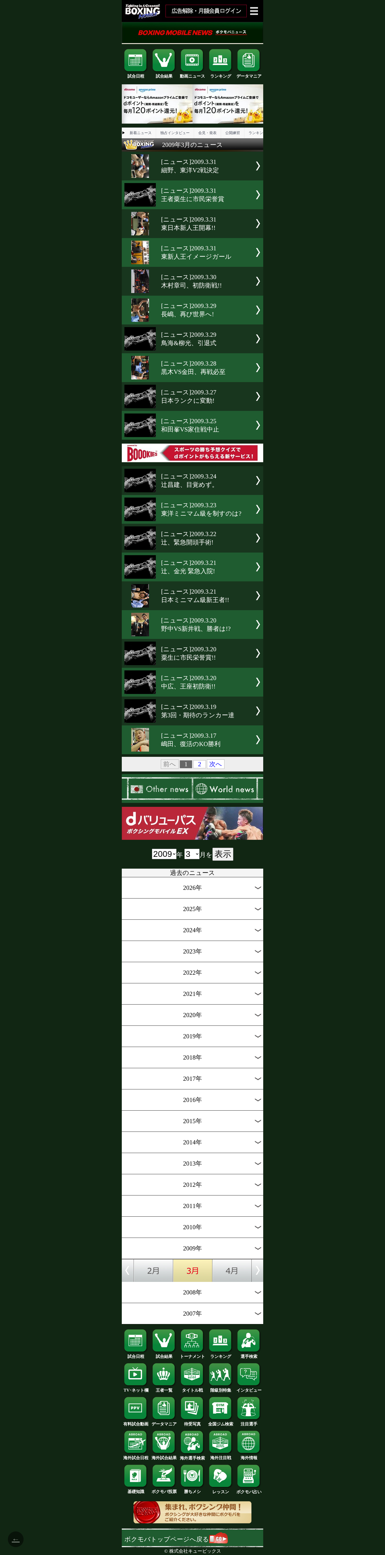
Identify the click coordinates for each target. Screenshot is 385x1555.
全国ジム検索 (220, 1424)
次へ (215, 764)
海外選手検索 (192, 1458)
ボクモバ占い (249, 1492)
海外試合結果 (164, 1457)
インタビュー (249, 1390)
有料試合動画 (135, 1424)
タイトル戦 (192, 1390)
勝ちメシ (192, 1491)
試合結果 (164, 76)
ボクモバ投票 (164, 1491)
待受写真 (192, 1424)
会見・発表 (207, 133)
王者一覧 (164, 1390)
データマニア (249, 76)
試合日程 (136, 76)
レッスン (220, 1492)
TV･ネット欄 (136, 1390)
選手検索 (249, 1356)
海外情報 (249, 1457)
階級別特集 (220, 1390)
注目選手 (249, 1424)
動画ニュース (192, 76)
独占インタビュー (175, 133)
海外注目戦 (220, 1457)
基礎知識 (136, 1491)
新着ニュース (141, 133)
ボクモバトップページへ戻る (166, 1539)
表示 (222, 854)
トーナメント (192, 1356)
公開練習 (232, 133)
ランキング (220, 76)
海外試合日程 (135, 1457)
